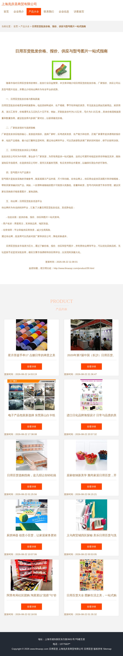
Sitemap (107, 649)
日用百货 (53, 649)
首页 (6, 11)
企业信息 (64, 11)
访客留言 (79, 11)
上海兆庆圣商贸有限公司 (19, 4)
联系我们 (49, 11)
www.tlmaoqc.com (39, 649)
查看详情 (31, 366)
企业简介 (19, 11)
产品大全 (34, 11)
